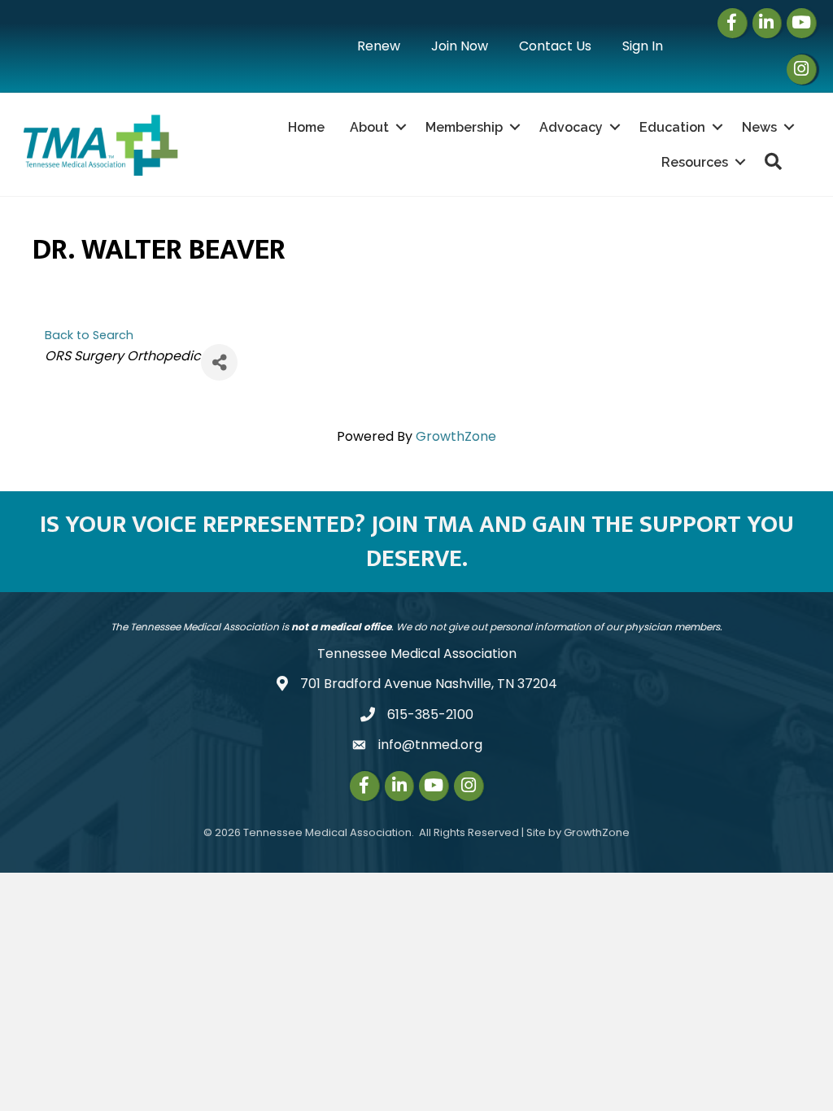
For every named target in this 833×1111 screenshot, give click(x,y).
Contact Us (555, 46)
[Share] (219, 362)
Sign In (642, 46)
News (759, 127)
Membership (464, 127)
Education (672, 127)
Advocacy (571, 127)
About (369, 127)
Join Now (459, 46)
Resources (694, 162)
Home (306, 127)
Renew (378, 46)
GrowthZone (456, 436)
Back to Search (89, 335)
